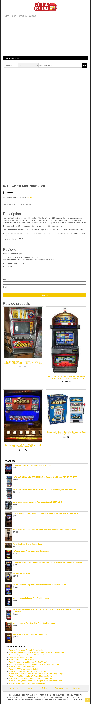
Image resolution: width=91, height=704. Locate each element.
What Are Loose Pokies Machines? (22, 666)
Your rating (8, 263)
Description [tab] (9, 204)
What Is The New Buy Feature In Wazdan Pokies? (28, 671)
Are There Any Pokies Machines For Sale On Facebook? (30, 678)
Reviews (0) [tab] (26, 204)
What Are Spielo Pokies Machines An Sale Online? (28, 662)
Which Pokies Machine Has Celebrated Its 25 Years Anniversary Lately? (36, 673)
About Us (22, 16)
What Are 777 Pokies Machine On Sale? (24, 669)
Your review (8, 266)
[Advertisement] (45, 36)
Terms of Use (61, 688)
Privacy (45, 688)
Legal (29, 688)
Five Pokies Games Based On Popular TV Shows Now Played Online (35, 664)
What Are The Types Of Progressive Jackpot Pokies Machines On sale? (36, 681)
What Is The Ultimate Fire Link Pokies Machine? (27, 650)
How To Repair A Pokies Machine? (22, 659)
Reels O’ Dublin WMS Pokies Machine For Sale (27, 683)
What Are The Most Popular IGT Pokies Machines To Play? (31, 676)
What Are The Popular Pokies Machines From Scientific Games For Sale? (37, 652)
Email (5, 287)
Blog (14, 16)
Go (84, 65)
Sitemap (77, 688)
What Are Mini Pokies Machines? (21, 657)
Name (6, 280)
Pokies (6, 16)
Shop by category (11, 58)
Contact (32, 16)
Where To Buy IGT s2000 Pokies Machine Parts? (27, 655)
